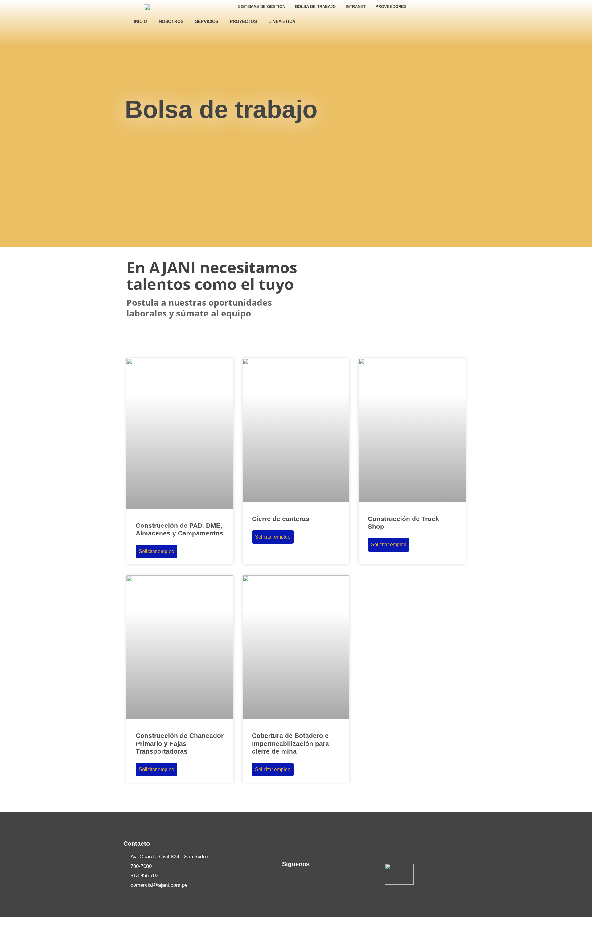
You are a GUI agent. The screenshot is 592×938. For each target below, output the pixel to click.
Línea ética (282, 21)
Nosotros (171, 21)
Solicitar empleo (156, 551)
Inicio (140, 21)
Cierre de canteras (280, 518)
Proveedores (391, 6)
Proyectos (243, 21)
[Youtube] (463, 6)
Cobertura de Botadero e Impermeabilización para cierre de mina (290, 743)
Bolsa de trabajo (315, 6)
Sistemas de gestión (261, 6)
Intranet (356, 6)
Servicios (206, 21)
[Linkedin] (452, 6)
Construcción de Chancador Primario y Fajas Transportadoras (180, 743)
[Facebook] (440, 6)
